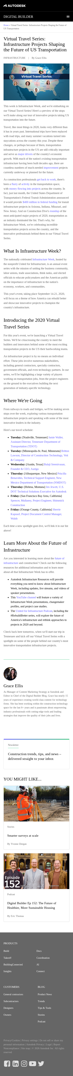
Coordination (43, 958)
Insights (7, 971)
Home (6, 25)
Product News (45, 994)
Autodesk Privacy (35, 1044)
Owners (7, 1015)
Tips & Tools (44, 1008)
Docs (38, 951)
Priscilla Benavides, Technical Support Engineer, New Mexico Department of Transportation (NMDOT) (38, 478)
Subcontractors (11, 1001)
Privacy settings (30, 1040)
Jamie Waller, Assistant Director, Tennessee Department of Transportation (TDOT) (37, 442)
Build (6, 951)
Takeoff (7, 958)
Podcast (41, 1021)
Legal (49, 1044)
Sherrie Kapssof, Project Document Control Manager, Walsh (36, 514)
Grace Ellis (40, 58)
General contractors (13, 994)
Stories (41, 1015)
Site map (25, 1048)
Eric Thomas (17, 916)
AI (37, 964)
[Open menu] (68, 17)
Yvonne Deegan (19, 844)
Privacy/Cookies (12, 1040)
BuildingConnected (13, 964)
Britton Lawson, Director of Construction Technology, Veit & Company (40, 455)
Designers (8, 1008)
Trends (41, 1001)
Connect (40, 971)
